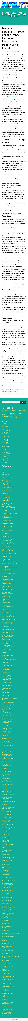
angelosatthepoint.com (7, 824)
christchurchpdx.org (6, 718)
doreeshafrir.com (6, 741)
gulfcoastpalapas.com (7, 850)
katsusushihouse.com (6, 730)
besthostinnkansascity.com (8, 1009)
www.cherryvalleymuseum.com (9, 553)
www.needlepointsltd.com (8, 905)
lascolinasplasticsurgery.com (8, 907)
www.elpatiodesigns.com (7, 949)
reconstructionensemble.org (8, 801)
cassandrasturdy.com (6, 682)
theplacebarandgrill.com (7, 820)
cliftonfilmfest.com (6, 583)
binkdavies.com (5, 717)
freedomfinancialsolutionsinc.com (9, 886)
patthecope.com (6, 834)
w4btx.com (4, 621)
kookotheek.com (6, 536)
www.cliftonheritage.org (7, 909)
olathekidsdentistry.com (7, 615)
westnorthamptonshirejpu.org (8, 545)
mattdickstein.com (6, 864)
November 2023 (5, 451)
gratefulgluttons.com (7, 680)
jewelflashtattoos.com (7, 519)
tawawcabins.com (6, 595)
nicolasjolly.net (5, 725)
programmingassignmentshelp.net (9, 499)
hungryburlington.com (7, 757)
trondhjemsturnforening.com (8, 958)
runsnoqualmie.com (6, 899)
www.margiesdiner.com (7, 902)
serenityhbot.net (6, 872)
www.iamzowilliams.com (7, 935)
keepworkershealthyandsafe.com (9, 513)
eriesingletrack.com (6, 609)
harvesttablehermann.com (8, 565)
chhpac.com (4, 1001)
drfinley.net (4, 989)
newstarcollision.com (6, 626)
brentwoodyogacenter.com (8, 913)
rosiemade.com (5, 612)
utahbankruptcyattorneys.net (8, 589)
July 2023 (4, 456)
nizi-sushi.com (5, 763)
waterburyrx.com (6, 821)
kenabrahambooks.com (7, 720)
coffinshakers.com (6, 748)
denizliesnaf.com (5, 831)
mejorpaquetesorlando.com (8, 618)
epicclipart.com (5, 525)
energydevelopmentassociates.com (10, 568)
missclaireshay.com (6, 475)
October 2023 (5, 452)
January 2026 (4, 429)
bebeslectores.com (6, 559)
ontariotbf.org (5, 510)
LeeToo (17, 1019)
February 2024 (5, 446)
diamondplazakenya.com (7, 959)
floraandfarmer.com (6, 569)
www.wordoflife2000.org (7, 592)
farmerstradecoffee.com (7, 859)
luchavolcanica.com (6, 804)
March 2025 (4, 441)
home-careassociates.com (8, 664)
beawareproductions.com (7, 744)
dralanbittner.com (6, 604)
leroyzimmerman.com (7, 988)
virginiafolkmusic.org (6, 648)
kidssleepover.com (6, 500)
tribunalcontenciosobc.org (8, 704)
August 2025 (4, 436)
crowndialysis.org (6, 639)
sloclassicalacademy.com (7, 705)
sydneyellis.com (5, 638)
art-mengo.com (5, 764)
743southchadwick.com (7, 575)
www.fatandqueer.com (7, 892)
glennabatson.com (6, 708)
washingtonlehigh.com (7, 919)
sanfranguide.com (6, 692)
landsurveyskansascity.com (8, 895)
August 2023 (4, 455)
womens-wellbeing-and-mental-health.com (11, 647)
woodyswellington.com (7, 946)
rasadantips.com (5, 493)
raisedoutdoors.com (6, 586)
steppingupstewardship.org (8, 916)
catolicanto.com (5, 654)
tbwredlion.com (5, 960)
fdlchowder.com (5, 903)
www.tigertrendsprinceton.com (9, 877)
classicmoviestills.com (7, 685)
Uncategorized (10, 386)
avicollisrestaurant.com (7, 817)
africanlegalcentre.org (7, 728)
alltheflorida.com (6, 971)
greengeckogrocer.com (7, 632)
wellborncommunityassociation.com (10, 542)
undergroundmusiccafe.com (8, 1012)
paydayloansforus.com (7, 503)
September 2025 (5, 435)
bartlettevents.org (6, 549)
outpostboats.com (6, 675)
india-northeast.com (6, 576)
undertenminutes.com (7, 490)
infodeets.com (5, 483)
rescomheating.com (6, 1006)
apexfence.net (5, 1015)
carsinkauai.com (5, 973)
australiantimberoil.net (7, 561)
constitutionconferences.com (8, 833)
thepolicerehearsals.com (7, 700)
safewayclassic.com (6, 506)
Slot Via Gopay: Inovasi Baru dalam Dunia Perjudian (12, 415)
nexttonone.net (5, 870)
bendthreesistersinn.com (7, 796)
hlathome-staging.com (7, 634)
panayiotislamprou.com (7, 538)
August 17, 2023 (10, 51)
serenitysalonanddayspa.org (8, 486)
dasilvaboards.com (6, 707)
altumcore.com (5, 840)
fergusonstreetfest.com (7, 966)
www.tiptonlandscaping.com (8, 915)
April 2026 (4, 425)
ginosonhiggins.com (6, 780)
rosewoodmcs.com (6, 929)
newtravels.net (5, 502)
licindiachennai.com (6, 480)
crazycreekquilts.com (6, 715)
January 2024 (4, 448)
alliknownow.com (6, 701)
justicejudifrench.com (7, 751)
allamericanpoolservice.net (8, 642)
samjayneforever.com (7, 968)
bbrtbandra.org (5, 522)
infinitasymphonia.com (7, 727)
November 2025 (5, 432)
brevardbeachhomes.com (7, 572)
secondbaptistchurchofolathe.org (9, 998)
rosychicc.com (5, 674)
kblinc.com (4, 608)
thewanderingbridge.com (7, 753)
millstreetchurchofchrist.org (8, 975)
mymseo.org (4, 999)
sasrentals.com (5, 628)
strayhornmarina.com (6, 710)
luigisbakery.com (5, 920)
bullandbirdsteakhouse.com (8, 906)
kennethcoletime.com (7, 755)
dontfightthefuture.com (7, 579)
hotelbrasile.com (5, 546)
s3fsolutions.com (5, 571)
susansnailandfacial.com (7, 874)
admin (17, 51)
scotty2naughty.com (6, 740)
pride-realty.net (5, 978)
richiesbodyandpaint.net (7, 479)
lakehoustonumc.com (7, 867)
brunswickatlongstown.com (8, 758)
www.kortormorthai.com (7, 890)
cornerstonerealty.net (7, 932)
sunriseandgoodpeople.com (8, 793)
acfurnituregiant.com (6, 489)
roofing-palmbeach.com (7, 578)
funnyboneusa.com (6, 798)
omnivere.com (5, 492)
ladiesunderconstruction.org (8, 558)
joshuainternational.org (7, 873)
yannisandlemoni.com (6, 605)
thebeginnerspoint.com (7, 690)
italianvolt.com (5, 599)
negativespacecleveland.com (8, 790)
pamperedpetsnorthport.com (8, 611)
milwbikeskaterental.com (7, 784)
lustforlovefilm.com (6, 724)
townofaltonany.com (7, 787)
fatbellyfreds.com (6, 948)
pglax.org (4, 788)
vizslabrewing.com (6, 602)
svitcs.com (4, 836)
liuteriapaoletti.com (6, 791)
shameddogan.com (6, 854)
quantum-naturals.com (7, 963)
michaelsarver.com (6, 631)
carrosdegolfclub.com (7, 566)
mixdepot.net (5, 928)
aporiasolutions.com (6, 847)
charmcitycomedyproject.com (9, 743)
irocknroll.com (5, 591)
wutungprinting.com (6, 781)
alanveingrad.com (6, 778)
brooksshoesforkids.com (7, 844)
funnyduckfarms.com (6, 983)
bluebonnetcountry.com (7, 523)
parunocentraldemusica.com (8, 955)
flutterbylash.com (6, 981)
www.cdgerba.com (6, 953)
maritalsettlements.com (7, 783)
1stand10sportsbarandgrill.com (8, 619)
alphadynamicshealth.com (7, 979)
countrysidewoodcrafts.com (8, 507)
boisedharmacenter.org (7, 668)
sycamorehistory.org (6, 930)
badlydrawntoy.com (6, 866)
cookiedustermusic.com (7, 800)
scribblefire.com (5, 661)
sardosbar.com (5, 598)
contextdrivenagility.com (7, 745)
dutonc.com (4, 768)
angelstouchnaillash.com (7, 622)
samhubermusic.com (6, 1014)
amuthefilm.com (5, 723)
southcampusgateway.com (8, 539)
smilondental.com (6, 625)
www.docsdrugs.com (6, 900)
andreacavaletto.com (7, 665)
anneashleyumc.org (6, 893)
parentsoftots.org (6, 856)
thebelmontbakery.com (7, 505)
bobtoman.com (5, 529)
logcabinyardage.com (7, 860)
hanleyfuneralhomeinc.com (8, 616)
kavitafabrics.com (6, 803)
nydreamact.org (5, 516)
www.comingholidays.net (7, 691)
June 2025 (4, 439)
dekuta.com (4, 925)
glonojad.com (5, 735)
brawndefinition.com (6, 712)
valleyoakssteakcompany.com (8, 827)
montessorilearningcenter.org (8, 965)
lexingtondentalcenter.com (8, 637)
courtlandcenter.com (6, 814)
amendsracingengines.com (8, 889)
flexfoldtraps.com (6, 887)
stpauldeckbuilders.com (7, 896)
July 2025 (4, 438)
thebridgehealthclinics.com (8, 852)
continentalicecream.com (7, 714)
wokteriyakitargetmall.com (8, 635)
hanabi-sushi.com (5, 922)
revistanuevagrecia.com (7, 737)
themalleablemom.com (7, 754)
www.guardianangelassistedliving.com (10, 956)
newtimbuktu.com (6, 495)
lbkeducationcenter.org (7, 655)
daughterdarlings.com (7, 482)
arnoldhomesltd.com (6, 581)
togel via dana (15, 96)
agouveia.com (5, 996)
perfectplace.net (6, 658)
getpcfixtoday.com (6, 520)
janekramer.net (5, 761)
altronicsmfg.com (6, 496)
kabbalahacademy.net (7, 624)
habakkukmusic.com (6, 869)
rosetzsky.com (5, 734)
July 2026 (4, 423)
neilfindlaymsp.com (6, 816)
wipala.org (4, 671)
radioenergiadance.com (7, 535)
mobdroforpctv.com (6, 681)
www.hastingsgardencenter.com (9, 936)
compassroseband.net (7, 839)
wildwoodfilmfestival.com (8, 543)
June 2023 (4, 458)
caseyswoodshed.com (7, 829)
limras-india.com (5, 476)
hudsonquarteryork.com (7, 950)
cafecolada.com (5, 687)
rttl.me (3, 1005)
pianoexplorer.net (6, 938)
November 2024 (5, 444)
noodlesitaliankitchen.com (8, 515)
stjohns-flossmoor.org (7, 797)
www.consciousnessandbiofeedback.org (11, 933)
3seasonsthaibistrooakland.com (9, 659)
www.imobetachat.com (7, 863)
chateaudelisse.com (6, 540)
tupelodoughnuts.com (7, 614)
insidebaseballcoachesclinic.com (9, 972)
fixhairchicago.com (6, 830)
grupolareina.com (6, 552)
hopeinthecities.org (6, 678)
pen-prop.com (5, 876)
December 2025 (5, 431)
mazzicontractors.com (7, 942)
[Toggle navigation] (2, 1)
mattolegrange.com (6, 771)
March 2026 (4, 426)
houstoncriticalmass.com (7, 697)
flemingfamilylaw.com (7, 991)
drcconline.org (5, 819)
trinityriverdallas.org (6, 657)
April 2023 (4, 461)
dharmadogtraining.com (7, 1002)
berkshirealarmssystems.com (8, 601)
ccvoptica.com (5, 917)
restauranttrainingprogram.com (9, 641)
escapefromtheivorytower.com (9, 573)
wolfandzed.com (6, 923)
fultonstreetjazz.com (6, 548)
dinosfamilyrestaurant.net (7, 562)
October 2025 (5, 433)
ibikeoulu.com (5, 747)
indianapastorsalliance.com (8, 826)
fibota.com (4, 952)
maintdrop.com (5, 528)
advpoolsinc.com (6, 823)
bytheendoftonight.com (7, 677)
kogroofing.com (5, 532)
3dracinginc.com (5, 695)
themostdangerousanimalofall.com (10, 698)
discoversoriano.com (6, 688)
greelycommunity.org (7, 731)
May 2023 (4, 459)
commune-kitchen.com (7, 721)
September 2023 (5, 454)
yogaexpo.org (5, 662)
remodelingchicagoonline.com (9, 912)
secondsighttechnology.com (8, 629)
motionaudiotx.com (6, 1003)
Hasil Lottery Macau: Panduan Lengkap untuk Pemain (12, 413)
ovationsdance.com (6, 649)
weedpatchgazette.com (7, 606)
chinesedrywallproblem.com (8, 794)
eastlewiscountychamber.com (8, 702)
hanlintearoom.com (6, 982)
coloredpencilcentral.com (8, 582)
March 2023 (4, 462)
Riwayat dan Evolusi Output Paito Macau (10, 418)
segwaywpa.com (5, 849)
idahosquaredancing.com (7, 593)
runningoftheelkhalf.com (7, 882)
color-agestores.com (6, 669)
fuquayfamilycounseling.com (8, 995)
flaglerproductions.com (7, 711)
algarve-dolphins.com (7, 777)
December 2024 (5, 442)
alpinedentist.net (6, 533)
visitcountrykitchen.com (7, 776)
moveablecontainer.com (7, 550)
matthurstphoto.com (6, 969)
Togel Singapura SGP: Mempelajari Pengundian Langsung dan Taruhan (13, 411)
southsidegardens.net (7, 939)
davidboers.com (5, 862)
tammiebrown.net (6, 767)
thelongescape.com (6, 770)
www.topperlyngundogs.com (8, 880)
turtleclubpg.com (6, 809)
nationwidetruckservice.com (8, 807)
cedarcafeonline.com (6, 487)
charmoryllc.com (5, 694)
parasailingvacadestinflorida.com (9, 976)
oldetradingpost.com (6, 556)
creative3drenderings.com (8, 857)
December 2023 (5, 449)
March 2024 (4, 445)
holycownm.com (5, 806)
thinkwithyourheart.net (7, 588)
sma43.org (4, 910)
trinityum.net (5, 940)
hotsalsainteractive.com (7, 485)
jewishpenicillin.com (6, 644)
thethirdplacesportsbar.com (8, 943)
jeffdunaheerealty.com (7, 883)
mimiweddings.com (6, 1008)
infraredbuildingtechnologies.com (9, 563)
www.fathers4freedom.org (8, 879)
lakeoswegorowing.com (7, 993)
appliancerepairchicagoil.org (8, 509)
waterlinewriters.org (6, 853)
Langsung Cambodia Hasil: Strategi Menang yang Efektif (13, 416)
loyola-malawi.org (6, 672)
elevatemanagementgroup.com (9, 986)
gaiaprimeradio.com (6, 766)
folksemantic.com (6, 596)
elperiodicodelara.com (7, 477)
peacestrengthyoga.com (7, 884)
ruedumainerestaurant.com (8, 733)
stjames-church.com (6, 738)
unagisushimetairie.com (7, 518)
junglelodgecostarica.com (8, 773)
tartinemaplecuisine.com (7, 760)
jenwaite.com (5, 985)
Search (3, 399)
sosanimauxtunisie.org (7, 530)
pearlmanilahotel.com (7, 526)
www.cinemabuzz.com (7, 926)
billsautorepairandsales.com (8, 962)
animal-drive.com (6, 841)
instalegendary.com (6, 512)
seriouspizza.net (5, 837)
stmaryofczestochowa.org (8, 750)
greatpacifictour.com (7, 810)
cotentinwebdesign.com (7, 555)
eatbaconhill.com (6, 497)
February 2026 (5, 428)
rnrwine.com (4, 992)
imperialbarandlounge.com (8, 585)
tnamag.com (4, 843)
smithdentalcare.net (6, 1011)
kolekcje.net (5, 652)
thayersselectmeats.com (7, 846)
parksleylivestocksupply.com (8, 667)
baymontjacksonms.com (7, 786)
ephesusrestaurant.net (7, 945)
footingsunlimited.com (7, 897)
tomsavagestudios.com (7, 645)
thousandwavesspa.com (7, 813)
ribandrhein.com (5, 651)
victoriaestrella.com (6, 811)
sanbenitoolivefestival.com (8, 684)
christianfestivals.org (6, 774)
